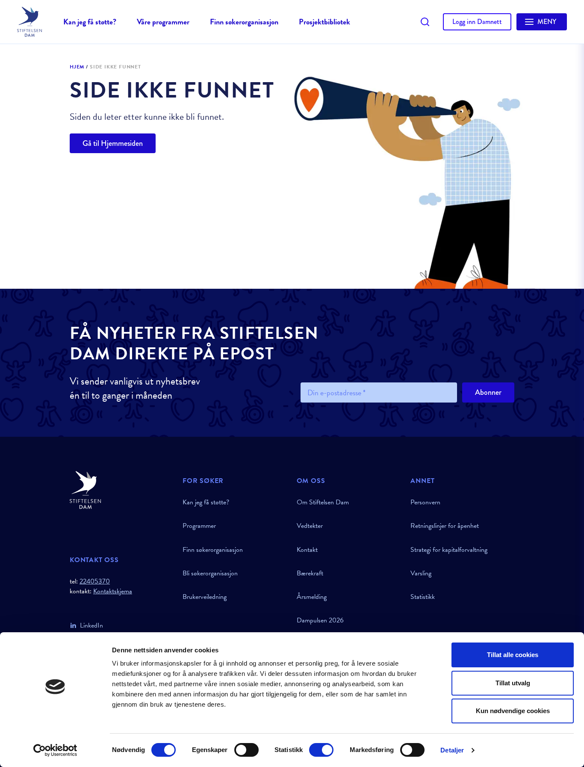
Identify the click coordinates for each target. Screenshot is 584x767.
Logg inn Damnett (477, 22)
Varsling (420, 573)
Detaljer (452, 750)
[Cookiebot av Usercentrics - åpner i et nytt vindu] (55, 750)
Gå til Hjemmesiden (113, 143)
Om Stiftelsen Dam (323, 502)
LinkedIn (91, 625)
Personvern (425, 502)
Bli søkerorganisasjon (210, 573)
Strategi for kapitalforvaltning (448, 550)
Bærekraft (310, 573)
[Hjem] (121, 490)
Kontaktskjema (112, 591)
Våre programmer (163, 21)
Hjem (77, 67)
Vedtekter (310, 526)
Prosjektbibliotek (324, 21)
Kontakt (307, 550)
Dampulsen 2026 (320, 620)
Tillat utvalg (513, 683)
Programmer (199, 526)
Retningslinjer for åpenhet (444, 526)
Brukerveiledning (205, 597)
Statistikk (422, 597)
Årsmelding (312, 597)
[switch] (246, 750)
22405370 (95, 581)
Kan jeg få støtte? (89, 21)
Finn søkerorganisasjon (244, 21)
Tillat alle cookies (512, 654)
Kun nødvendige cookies (513, 710)
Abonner (488, 392)
